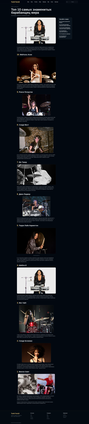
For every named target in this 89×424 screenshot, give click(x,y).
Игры (32, 1)
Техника (35, 1)
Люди (40, 1)
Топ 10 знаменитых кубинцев (64, 33)
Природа (44, 1)
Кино (28, 1)
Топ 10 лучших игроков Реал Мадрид (64, 22)
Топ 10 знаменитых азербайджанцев (62, 36)
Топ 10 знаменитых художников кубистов (63, 31)
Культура (56, 1)
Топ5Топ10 (15, 2)
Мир (48, 1)
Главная (12, 6)
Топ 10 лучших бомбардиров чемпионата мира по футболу (64, 28)
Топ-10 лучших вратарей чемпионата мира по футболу (64, 25)
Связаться (64, 417)
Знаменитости (16, 6)
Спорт (52, 1)
